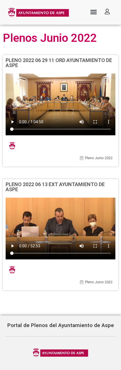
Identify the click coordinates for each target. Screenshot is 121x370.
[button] (93, 12)
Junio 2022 (104, 158)
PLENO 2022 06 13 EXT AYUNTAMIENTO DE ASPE (55, 186)
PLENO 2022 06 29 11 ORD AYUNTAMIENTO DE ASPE (59, 62)
